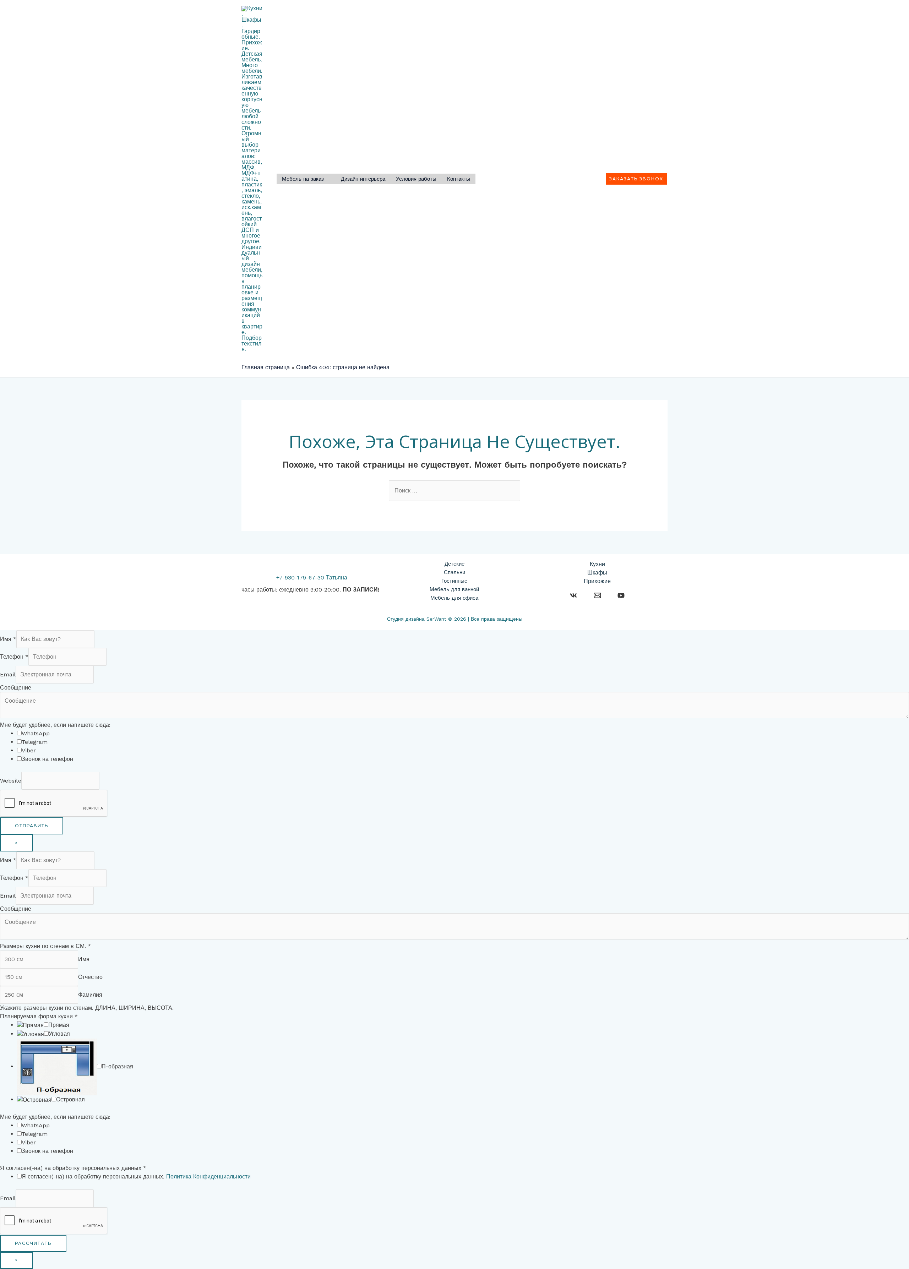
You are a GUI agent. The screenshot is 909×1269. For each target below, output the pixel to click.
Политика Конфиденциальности (208, 1176)
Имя (8, 639)
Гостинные (454, 581)
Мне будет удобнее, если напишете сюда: (55, 724)
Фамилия (90, 994)
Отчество (90, 977)
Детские (454, 564)
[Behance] (573, 595)
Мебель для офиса (454, 598)
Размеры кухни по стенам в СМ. (45, 946)
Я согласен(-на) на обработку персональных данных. (136, 1176)
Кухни (597, 564)
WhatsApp (36, 733)
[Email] (597, 595)
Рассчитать (33, 1243)
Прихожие (597, 581)
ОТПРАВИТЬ (31, 825)
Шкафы (597, 572)
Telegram (35, 742)
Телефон (14, 656)
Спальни (454, 572)
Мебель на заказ (303, 179)
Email (8, 674)
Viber (29, 750)
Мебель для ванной (454, 589)
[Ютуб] (621, 595)
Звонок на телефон (47, 759)
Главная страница (265, 367)
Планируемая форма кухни (39, 1016)
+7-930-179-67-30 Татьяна (311, 577)
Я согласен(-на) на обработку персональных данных (73, 1168)
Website (10, 780)
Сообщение (15, 687)
